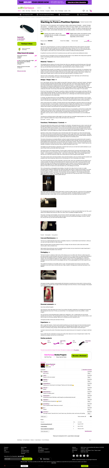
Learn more (53, 462)
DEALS (19, 10)
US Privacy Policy (25, 450)
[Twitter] (84, 455)
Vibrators (33, 10)
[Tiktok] (80, 455)
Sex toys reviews (27, 17)
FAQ (5, 450)
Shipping (6, 447)
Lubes (65, 10)
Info (69, 10)
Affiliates (40, 447)
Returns (6, 448)
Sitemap (23, 453)
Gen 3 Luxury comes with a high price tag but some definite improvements (25, 61)
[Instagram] (73, 455)
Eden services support (43, 448)
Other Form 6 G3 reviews (25, 53)
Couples (47, 10)
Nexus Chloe (88, 340)
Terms (22, 448)
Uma (74, 340)
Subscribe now (27, 459)
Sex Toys (28, 10)
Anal (56, 10)
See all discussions (88, 431)
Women (42, 10)
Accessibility (41, 450)
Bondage (60, 10)
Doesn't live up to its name (23, 66)
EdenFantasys (20, 17)
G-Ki (48, 340)
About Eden (24, 447)
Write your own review (21, 70)
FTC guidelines (76, 350)
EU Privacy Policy (25, 451)
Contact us (6, 451)
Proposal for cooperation (44, 451)
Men (38, 10)
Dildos (52, 10)
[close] (89, 2)
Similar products (46, 338)
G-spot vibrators (39, 17)
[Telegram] (87, 455)
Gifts (23, 10)
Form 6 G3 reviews (46, 17)
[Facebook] (77, 455)
